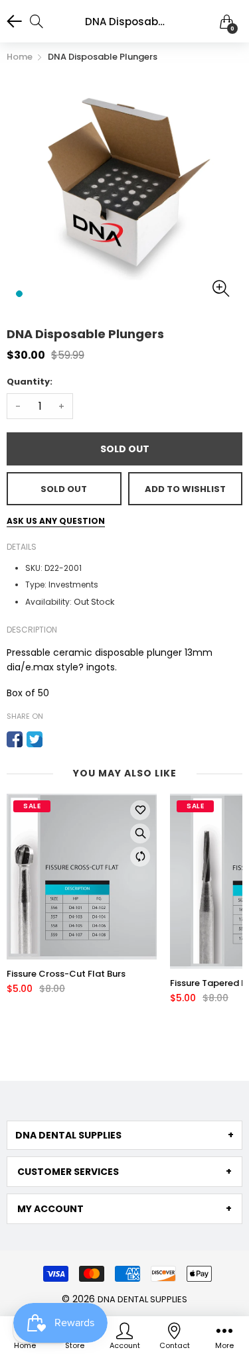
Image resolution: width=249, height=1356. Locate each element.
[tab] (124, 1135)
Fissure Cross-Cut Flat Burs (66, 974)
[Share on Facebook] (15, 739)
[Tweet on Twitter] (34, 739)
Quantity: (29, 381)
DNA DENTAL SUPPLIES (142, 1299)
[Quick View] (140, 833)
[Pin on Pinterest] (54, 739)
